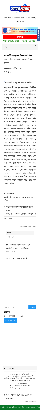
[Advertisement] (20, 284)
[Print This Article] (10, 72)
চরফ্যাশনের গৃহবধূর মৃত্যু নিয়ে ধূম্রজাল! (20, 214)
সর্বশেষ (9, 233)
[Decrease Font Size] (6, 72)
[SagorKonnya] (20, 7)
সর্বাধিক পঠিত (11, 237)
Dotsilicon (33, 401)
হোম (5, 368)
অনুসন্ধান (32, 307)
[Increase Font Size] (4, 72)
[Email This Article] (8, 72)
